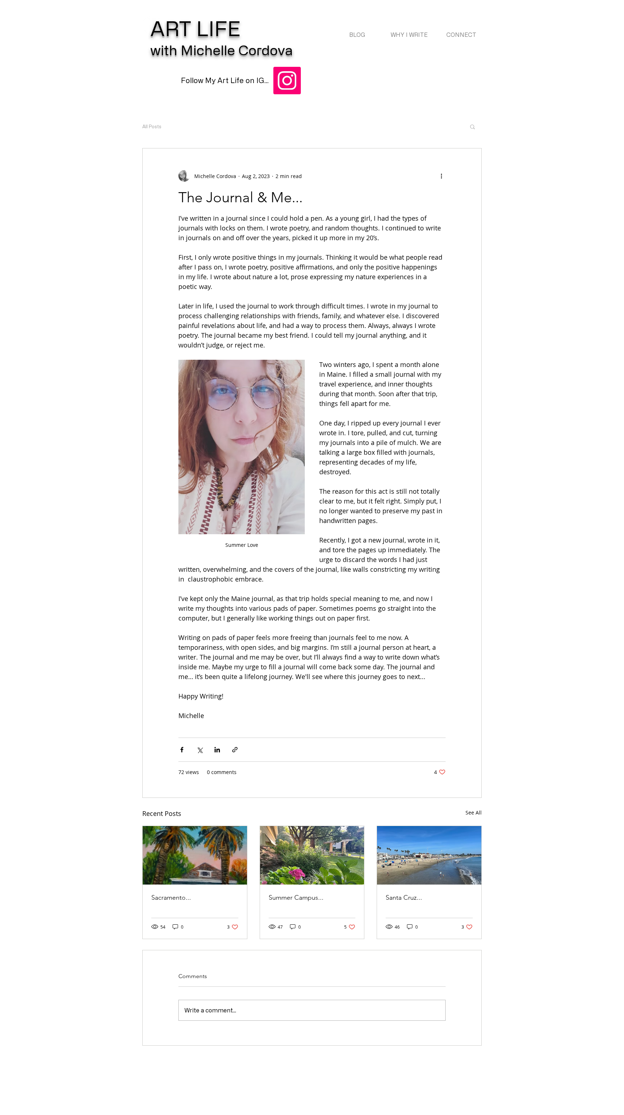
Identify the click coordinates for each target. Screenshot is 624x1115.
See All (473, 812)
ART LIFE (195, 28)
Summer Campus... (296, 898)
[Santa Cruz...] (429, 855)
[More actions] (441, 176)
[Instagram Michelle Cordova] (287, 80)
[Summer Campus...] (312, 855)
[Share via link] (234, 749)
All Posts (151, 126)
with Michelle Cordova (221, 50)
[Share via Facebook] (181, 749)
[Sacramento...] (195, 855)
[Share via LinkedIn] (217, 749)
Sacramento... (171, 898)
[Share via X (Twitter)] (199, 749)
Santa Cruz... (404, 898)
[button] (472, 126)
